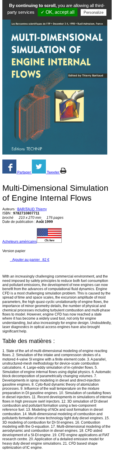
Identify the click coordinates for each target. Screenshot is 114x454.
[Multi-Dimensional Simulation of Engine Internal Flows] (54, 87)
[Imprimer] (63, 172)
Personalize (93, 12)
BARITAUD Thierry (32, 209)
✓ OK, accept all (58, 12)
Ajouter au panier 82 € (29, 260)
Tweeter (53, 172)
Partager (24, 172)
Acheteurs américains (19, 242)
